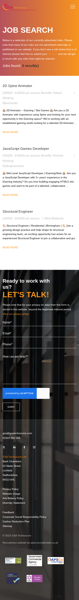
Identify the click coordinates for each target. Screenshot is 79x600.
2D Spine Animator (17, 86)
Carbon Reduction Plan (16, 521)
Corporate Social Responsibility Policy (24, 516)
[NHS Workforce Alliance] (13, 560)
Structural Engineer (18, 211)
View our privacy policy (16, 313)
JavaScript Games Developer (26, 149)
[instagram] (34, 447)
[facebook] (24, 447)
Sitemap (7, 526)
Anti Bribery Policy (13, 498)
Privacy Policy (11, 489)
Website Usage (11, 493)
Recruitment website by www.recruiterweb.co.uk (30, 542)
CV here (53, 53)
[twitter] (4, 447)
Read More (10, 132)
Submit (11, 407)
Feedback (8, 512)
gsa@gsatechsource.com (17, 433)
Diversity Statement (14, 502)
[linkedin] (14, 447)
